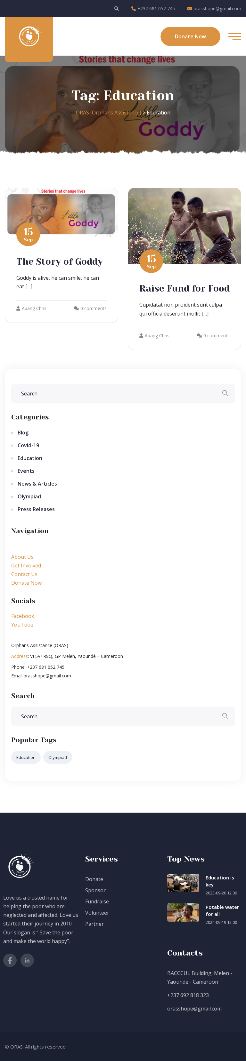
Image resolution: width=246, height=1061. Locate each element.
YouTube (22, 624)
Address (19, 656)
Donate (94, 879)
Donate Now (26, 582)
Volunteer (97, 912)
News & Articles (37, 483)
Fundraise (97, 901)
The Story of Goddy (59, 261)
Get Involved (26, 565)
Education (30, 458)
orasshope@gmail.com (217, 8)
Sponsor (95, 890)
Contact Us (24, 574)
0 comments (93, 308)
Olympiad (29, 496)
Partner (94, 923)
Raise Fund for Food (184, 288)
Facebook (22, 616)
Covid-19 (28, 445)
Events (26, 470)
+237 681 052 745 (156, 8)
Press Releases (36, 509)
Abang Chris (34, 308)
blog (23, 432)
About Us (22, 556)
